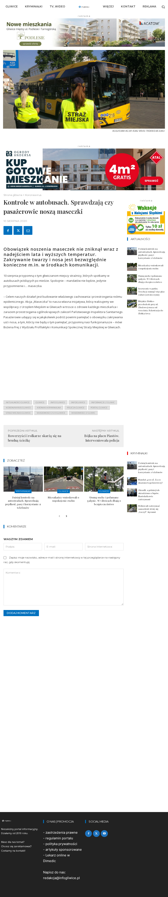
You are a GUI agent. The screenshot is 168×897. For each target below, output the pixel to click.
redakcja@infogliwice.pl (61, 878)
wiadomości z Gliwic (83, 413)
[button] (163, 6)
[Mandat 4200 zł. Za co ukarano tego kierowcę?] (132, 481)
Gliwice (63, 491)
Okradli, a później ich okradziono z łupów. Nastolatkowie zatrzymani (148, 495)
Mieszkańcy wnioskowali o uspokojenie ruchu (63, 499)
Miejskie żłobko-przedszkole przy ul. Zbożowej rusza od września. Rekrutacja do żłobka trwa (150, 307)
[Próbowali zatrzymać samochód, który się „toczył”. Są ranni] (132, 508)
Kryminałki (23, 491)
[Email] (28, 230)
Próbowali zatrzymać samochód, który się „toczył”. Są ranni (149, 508)
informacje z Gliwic (103, 402)
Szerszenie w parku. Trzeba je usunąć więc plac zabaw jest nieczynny (151, 291)
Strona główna (13, 195)
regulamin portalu (59, 838)
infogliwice (78, 402)
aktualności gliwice (18, 402)
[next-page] (66, 516)
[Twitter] (18, 230)
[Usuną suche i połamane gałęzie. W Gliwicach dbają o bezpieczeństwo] (104, 479)
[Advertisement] (64, 366)
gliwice (40, 402)
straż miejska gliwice (18, 413)
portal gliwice (99, 407)
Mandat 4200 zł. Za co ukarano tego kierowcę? (150, 481)
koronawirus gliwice (18, 407)
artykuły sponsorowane (64, 849)
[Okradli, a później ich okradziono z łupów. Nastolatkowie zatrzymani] (132, 492)
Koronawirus (33, 195)
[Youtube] (104, 833)
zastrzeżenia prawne (62, 832)
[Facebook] (8, 230)
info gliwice (58, 402)
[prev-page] (59, 516)
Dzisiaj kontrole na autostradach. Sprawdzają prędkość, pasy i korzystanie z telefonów (23, 502)
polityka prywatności (61, 844)
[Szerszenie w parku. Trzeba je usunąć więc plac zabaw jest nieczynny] (132, 291)
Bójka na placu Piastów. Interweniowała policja (101, 438)
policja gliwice (75, 407)
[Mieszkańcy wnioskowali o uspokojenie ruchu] (63, 479)
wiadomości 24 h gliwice (51, 413)
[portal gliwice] (21, 821)
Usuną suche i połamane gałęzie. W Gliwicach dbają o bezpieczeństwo (104, 501)
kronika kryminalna (49, 407)
